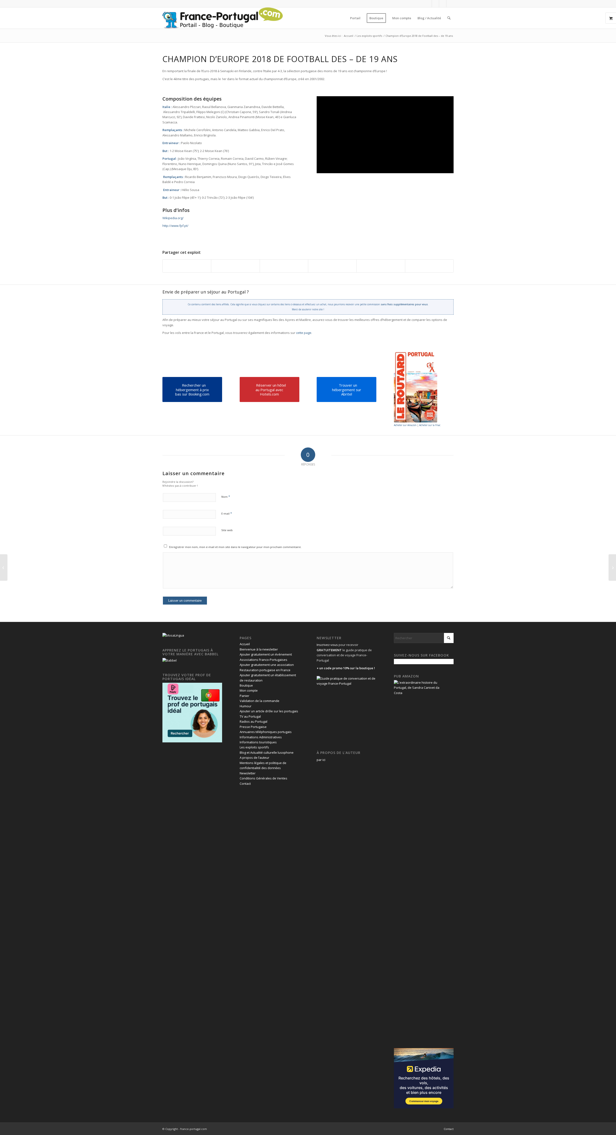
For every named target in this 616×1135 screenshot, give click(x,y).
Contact (245, 783)
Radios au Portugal (253, 721)
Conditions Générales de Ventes (263, 778)
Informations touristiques (258, 742)
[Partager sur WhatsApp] (284, 266)
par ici (321, 760)
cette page (303, 333)
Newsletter (248, 773)
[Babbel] (169, 660)
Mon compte (249, 690)
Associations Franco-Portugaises (263, 659)
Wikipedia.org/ (173, 218)
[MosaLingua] (173, 635)
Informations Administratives (261, 737)
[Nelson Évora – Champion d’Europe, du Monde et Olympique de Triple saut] (612, 567)
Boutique (246, 685)
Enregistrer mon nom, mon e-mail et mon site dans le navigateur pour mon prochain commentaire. (235, 547)
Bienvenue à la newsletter (259, 649)
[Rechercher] (449, 18)
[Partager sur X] (235, 266)
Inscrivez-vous (327, 645)
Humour (245, 706)
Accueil (245, 644)
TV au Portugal (250, 716)
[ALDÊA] (3, 567)
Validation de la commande (259, 701)
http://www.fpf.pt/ (175, 225)
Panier (244, 696)
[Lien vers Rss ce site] (450, 3)
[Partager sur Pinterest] (332, 266)
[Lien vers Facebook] (428, 3)
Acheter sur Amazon (405, 425)
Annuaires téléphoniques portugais (266, 732)
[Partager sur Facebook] (187, 266)
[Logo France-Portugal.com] (222, 18)
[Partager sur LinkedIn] (381, 266)
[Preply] (192, 741)
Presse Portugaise (253, 727)
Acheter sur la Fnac (429, 425)
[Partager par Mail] (429, 266)
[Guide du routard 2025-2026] (415, 386)
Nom (225, 496)
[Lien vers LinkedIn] (442, 3)
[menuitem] (355, 18)
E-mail (226, 513)
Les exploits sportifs (254, 747)
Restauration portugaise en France (265, 670)
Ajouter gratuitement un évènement (266, 654)
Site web (227, 530)
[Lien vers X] (435, 3)
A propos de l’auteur (254, 757)
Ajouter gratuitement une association (267, 665)
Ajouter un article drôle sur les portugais (269, 711)
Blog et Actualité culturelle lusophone (267, 752)
